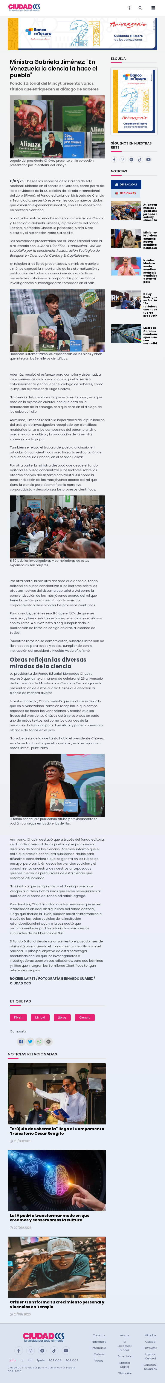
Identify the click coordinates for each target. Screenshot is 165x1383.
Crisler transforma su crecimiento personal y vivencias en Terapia (57, 1304)
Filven (18, 1017)
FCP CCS (55, 1360)
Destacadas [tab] (128, 184)
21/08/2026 (22, 1314)
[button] (134, 100)
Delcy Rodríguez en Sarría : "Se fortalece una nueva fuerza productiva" (152, 305)
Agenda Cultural (150, 1356)
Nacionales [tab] (128, 193)
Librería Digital (124, 1365)
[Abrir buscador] (140, 7)
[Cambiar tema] (129, 7)
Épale (40, 1360)
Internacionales (103, 1348)
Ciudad (150, 1342)
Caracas (99, 1335)
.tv (21, 1360)
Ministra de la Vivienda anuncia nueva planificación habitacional (153, 240)
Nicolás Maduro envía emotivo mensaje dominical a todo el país (150, 271)
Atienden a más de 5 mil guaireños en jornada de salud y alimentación (153, 212)
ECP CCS (72, 1360)
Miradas (150, 1335)
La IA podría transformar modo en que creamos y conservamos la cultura (50, 1218)
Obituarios (125, 1373)
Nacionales (100, 1342)
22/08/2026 (23, 1228)
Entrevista (150, 1348)
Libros (62, 1017)
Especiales (125, 1356)
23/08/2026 (23, 1141)
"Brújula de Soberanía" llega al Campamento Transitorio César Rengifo (57, 1131)
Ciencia (84, 1017)
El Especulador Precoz (127, 1346)
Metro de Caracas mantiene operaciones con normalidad (152, 335)
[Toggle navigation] (152, 8)
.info (12, 1360)
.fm (30, 1360)
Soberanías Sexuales (152, 1367)
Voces (98, 1361)
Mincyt (40, 1017)
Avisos (124, 1335)
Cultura (99, 1354)
